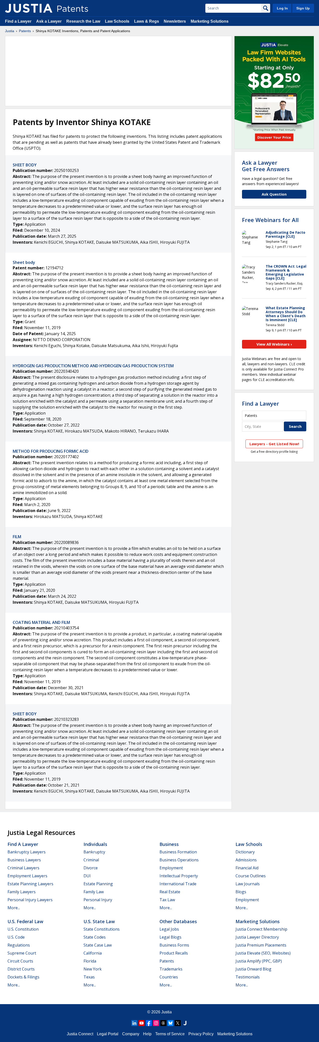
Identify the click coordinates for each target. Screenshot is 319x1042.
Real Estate (170, 891)
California (92, 953)
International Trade (178, 884)
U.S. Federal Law (25, 921)
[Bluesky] (170, 1023)
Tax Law (167, 899)
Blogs (241, 891)
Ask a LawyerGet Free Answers (266, 166)
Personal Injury (97, 899)
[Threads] (163, 1023)
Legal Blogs (170, 937)
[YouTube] (142, 1023)
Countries (169, 977)
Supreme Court (21, 953)
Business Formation (178, 852)
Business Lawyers (24, 860)
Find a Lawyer (18, 21)
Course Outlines (251, 876)
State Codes (94, 937)
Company (130, 1034)
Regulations (18, 945)
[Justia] (28, 8)
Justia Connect (80, 1034)
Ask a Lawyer (49, 21)
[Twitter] (178, 1023)
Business (169, 844)
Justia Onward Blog (253, 969)
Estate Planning (98, 884)
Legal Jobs (169, 929)
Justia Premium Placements (261, 945)
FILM (17, 536)
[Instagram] (156, 1023)
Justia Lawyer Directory (257, 937)
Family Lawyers (21, 891)
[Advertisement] (118, 71)
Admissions (246, 860)
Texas (89, 977)
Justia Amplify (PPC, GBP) (259, 961)
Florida (89, 961)
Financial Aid (247, 868)
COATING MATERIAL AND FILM (41, 622)
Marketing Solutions (210, 21)
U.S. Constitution (23, 929)
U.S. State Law (99, 921)
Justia (9, 31)
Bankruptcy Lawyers (26, 852)
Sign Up (303, 8)
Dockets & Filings (23, 977)
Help (147, 1034)
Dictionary (245, 852)
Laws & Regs (146, 21)
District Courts (21, 969)
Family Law (93, 891)
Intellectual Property (179, 876)
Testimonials (248, 977)
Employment (171, 868)
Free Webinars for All (270, 220)
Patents (25, 31)
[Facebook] (149, 1023)
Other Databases (178, 921)
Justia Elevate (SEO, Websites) (263, 953)
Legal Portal (107, 1034)
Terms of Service (170, 1034)
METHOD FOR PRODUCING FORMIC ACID (50, 451)
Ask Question (274, 194)
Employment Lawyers (27, 876)
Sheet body (24, 262)
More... (13, 907)
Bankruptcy (94, 852)
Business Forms (174, 945)
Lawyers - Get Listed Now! (274, 443)
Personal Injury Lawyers (30, 899)
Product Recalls (174, 953)
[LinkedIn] (134, 1023)
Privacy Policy (201, 1034)
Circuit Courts (20, 961)
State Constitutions (101, 929)
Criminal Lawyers (23, 868)
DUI (87, 876)
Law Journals (248, 884)
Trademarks (171, 969)
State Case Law (97, 945)
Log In (282, 8)
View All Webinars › (274, 344)
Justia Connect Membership (261, 929)
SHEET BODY (25, 165)
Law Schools (117, 21)
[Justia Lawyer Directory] (185, 1023)
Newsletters (175, 21)
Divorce (90, 868)
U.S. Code (16, 937)
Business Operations (179, 860)
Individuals (95, 844)
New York (92, 969)
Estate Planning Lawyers (30, 884)
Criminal (91, 860)
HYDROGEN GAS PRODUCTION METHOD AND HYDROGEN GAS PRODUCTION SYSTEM (93, 366)
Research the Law (83, 21)
